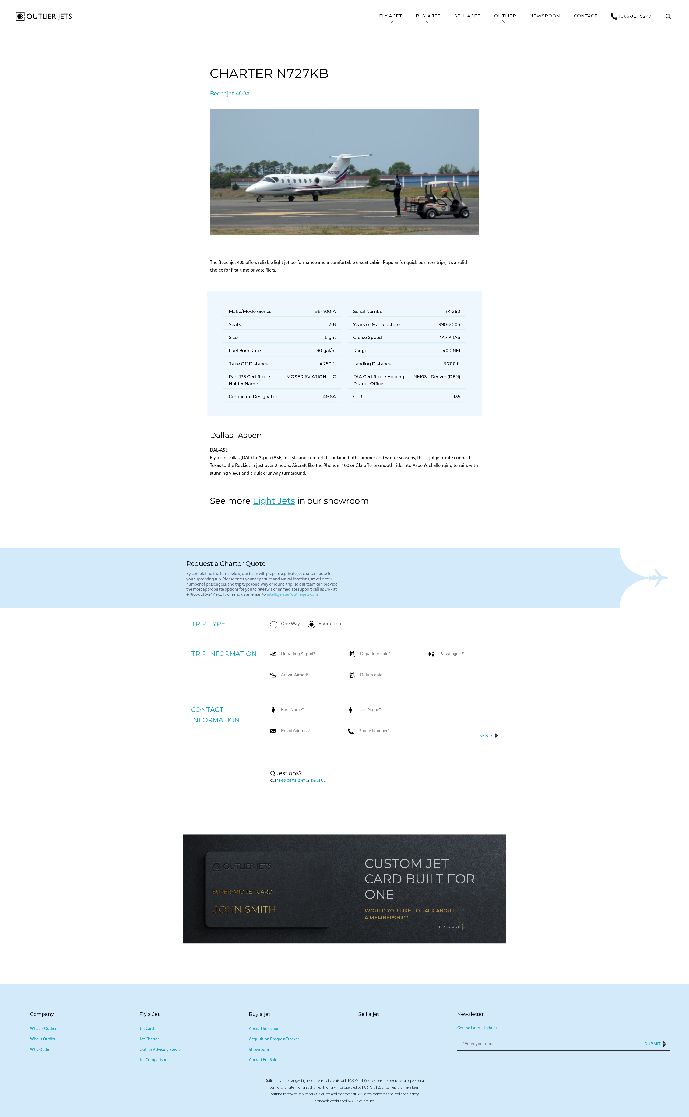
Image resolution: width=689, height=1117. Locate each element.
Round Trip (330, 630)
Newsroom (545, 16)
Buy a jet (428, 16)
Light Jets (274, 506)
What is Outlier (43, 1035)
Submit (652, 1049)
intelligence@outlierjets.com (292, 600)
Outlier (505, 16)
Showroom (259, 1055)
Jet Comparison (153, 1066)
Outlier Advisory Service (161, 1055)
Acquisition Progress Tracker (274, 1045)
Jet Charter (149, 1045)
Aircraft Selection (264, 1035)
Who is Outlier (42, 1045)
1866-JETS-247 (291, 786)
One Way (290, 630)
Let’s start (447, 932)
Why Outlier (41, 1055)
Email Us (317, 786)
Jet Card (147, 1035)
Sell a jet (467, 16)
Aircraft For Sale (263, 1066)
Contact (585, 16)
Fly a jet (390, 16)
